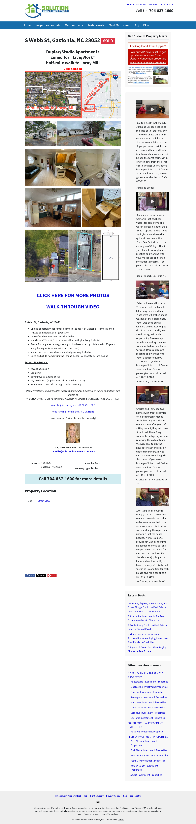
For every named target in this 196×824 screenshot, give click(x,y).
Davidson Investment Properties (147, 707)
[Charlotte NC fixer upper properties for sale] (148, 63)
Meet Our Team (119, 25)
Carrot (121, 819)
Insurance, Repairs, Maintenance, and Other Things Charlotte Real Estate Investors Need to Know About (147, 607)
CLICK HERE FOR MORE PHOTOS (73, 295)
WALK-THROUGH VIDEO (73, 306)
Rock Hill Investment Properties (147, 731)
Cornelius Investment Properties (147, 713)
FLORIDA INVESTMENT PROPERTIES (148, 737)
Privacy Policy (113, 796)
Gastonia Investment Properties (147, 718)
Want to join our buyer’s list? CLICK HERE (73, 405)
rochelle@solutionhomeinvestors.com (73, 451)
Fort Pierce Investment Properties (148, 750)
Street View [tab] (44, 501)
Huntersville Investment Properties (149, 682)
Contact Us (167, 4)
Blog (146, 25)
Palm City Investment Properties (147, 761)
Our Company (74, 25)
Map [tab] (30, 501)
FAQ (136, 25)
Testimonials (96, 25)
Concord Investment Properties (147, 692)
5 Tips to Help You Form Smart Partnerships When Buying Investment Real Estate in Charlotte (148, 638)
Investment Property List (68, 796)
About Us (141, 4)
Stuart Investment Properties (146, 775)
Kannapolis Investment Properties (148, 697)
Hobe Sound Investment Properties (149, 755)
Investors (154, 4)
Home (130, 4)
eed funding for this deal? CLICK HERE (73, 412)
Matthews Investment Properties (148, 702)
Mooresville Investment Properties (149, 687)
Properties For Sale (47, 25)
